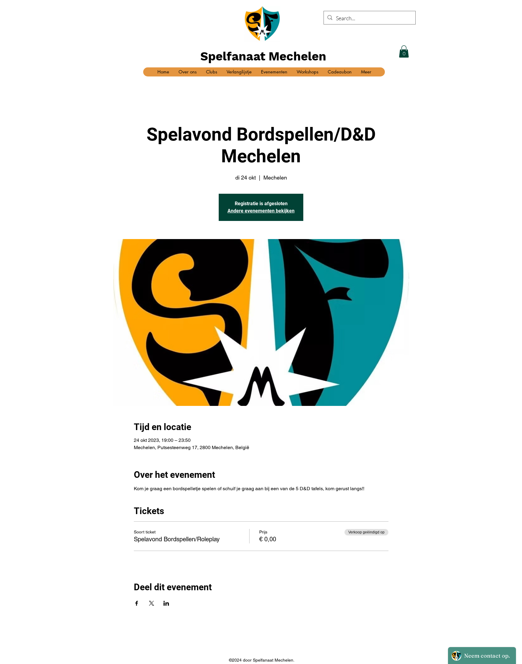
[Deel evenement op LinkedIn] (166, 603)
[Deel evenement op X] (151, 603)
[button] (404, 51)
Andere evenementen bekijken (261, 211)
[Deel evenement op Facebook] (137, 603)
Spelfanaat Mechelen (263, 56)
